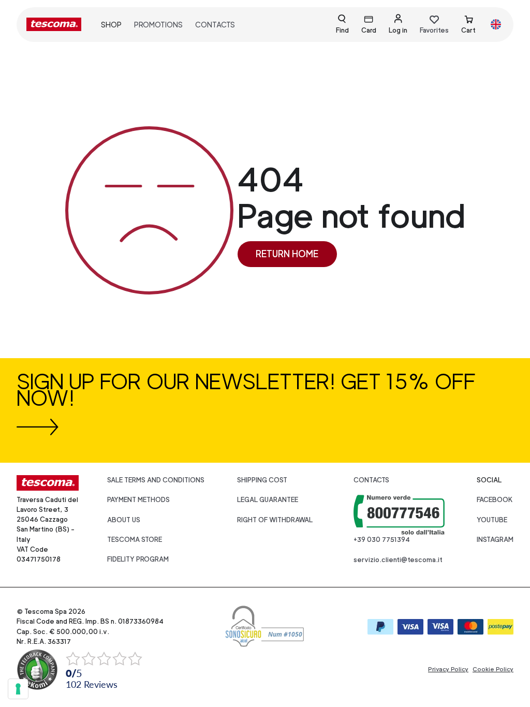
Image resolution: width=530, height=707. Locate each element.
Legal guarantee (267, 500)
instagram (495, 539)
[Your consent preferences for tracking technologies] (18, 689)
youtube (492, 520)
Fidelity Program (138, 559)
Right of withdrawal (275, 520)
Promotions (158, 24)
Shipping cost (262, 480)
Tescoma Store (134, 539)
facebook (495, 500)
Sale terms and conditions (155, 480)
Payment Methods (138, 500)
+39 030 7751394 (382, 539)
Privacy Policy (448, 669)
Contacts (215, 24)
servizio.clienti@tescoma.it (398, 560)
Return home (287, 253)
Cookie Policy (493, 669)
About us (123, 520)
